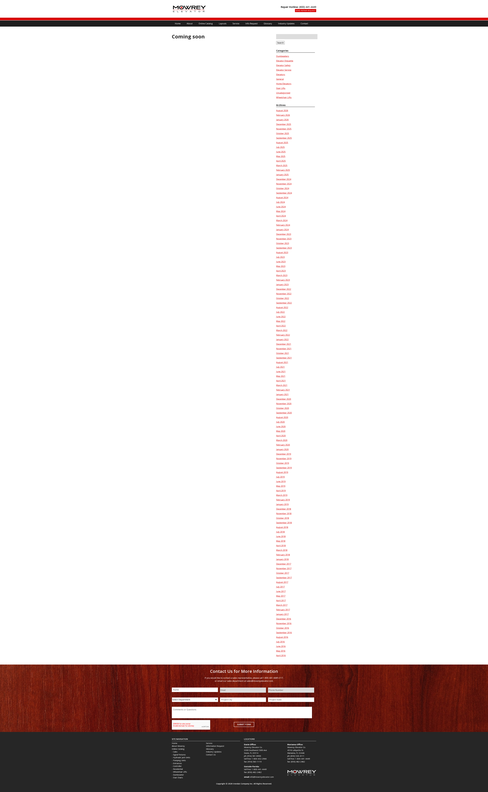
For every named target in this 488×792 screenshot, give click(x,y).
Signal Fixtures (179, 754)
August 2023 (282, 252)
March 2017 (281, 605)
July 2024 (280, 202)
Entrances (177, 763)
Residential (178, 769)
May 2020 (280, 431)
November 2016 (283, 623)
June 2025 (281, 151)
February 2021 (283, 389)
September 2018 (284, 522)
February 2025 (283, 170)
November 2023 (283, 238)
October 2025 (282, 133)
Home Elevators (283, 83)
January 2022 (282, 339)
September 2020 (284, 412)
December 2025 (283, 124)
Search (280, 42)
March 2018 (281, 550)
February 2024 (283, 225)
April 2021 (281, 380)
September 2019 (284, 467)
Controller (177, 766)
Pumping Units (179, 760)
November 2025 (283, 128)
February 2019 (283, 499)
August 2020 (282, 417)
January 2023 (282, 284)
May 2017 (280, 596)
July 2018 (280, 531)
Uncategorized (283, 92)
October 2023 (282, 243)
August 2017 (282, 582)
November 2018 (283, 513)
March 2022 (281, 330)
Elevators (280, 74)
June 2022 (281, 316)
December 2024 (283, 179)
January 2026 (282, 119)
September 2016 (284, 632)
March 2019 (281, 495)
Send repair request (306, 10)
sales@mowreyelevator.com (260, 681)
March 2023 (281, 275)
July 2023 (280, 257)
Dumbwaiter (178, 774)
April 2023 (281, 270)
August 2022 (282, 307)
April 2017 (281, 600)
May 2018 (280, 541)
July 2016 (280, 641)
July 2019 (280, 477)
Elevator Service (283, 70)
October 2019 (282, 463)
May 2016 (280, 651)
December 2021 (283, 344)
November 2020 (283, 403)
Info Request (251, 23)
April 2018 (281, 545)
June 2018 (281, 536)
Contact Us (211, 754)
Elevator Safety (283, 65)
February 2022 (283, 335)
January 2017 (282, 614)
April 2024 (281, 215)
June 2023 (281, 261)
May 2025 (280, 156)
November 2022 (283, 293)
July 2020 (280, 422)
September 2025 (284, 138)
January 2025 (282, 174)
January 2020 (282, 449)
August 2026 (282, 110)
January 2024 (282, 229)
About (190, 23)
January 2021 (282, 394)
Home (178, 23)
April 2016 (281, 655)
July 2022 (280, 312)
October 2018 (282, 518)
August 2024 (282, 197)
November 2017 (283, 568)
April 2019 (281, 490)
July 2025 (280, 147)
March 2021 (281, 385)
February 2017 (283, 609)
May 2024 (280, 211)
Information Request (215, 746)
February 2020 (283, 444)
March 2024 (281, 220)
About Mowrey (178, 746)
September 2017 (284, 577)
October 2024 (282, 188)
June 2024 (281, 206)
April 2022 (281, 325)
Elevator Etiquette (284, 60)
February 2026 (283, 115)
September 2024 (284, 193)
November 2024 (283, 183)
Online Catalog (206, 23)
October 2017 (282, 573)
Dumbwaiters (282, 56)
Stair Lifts (280, 88)
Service (236, 23)
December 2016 (283, 618)
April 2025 (281, 161)
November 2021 (283, 348)
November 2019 (283, 458)
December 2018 (283, 509)
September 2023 (284, 248)
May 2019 (280, 486)
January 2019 (282, 504)
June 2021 (281, 371)
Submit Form (244, 724)
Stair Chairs (178, 777)
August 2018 (282, 527)
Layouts (222, 23)
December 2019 (283, 454)
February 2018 (283, 554)
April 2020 (281, 435)
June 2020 (281, 426)
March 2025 (281, 165)
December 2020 (283, 399)
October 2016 (282, 628)
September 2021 (284, 357)
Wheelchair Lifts (284, 97)
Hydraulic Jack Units (181, 757)
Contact (304, 23)
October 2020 (282, 408)
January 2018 (282, 559)
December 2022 (283, 289)
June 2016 (281, 646)
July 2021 (280, 367)
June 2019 (281, 481)
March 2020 (281, 440)
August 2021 (282, 362)
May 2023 (280, 266)
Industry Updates (286, 23)
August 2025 (282, 142)
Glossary (268, 23)
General (280, 79)
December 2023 (283, 234)
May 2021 (280, 376)
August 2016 (282, 637)
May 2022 (280, 321)
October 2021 (282, 353)
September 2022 (284, 302)
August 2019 (282, 472)
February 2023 (283, 280)
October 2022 (282, 298)
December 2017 (283, 564)
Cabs (175, 751)
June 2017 (281, 591)
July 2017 (280, 586)
